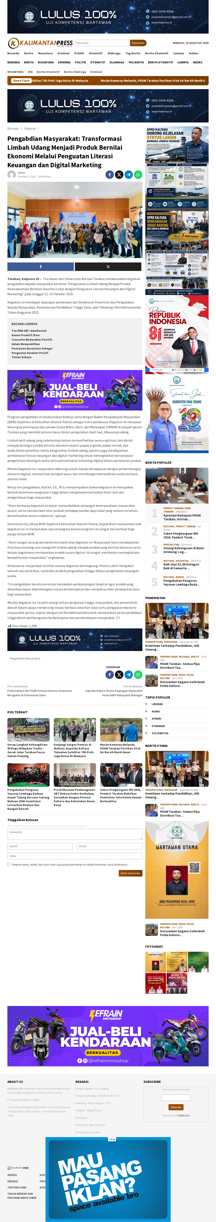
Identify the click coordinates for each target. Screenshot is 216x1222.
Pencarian (138, 43)
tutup (112, 1139)
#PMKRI (156, 718)
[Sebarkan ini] (109, 174)
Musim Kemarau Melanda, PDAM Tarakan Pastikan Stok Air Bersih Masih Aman (96, 81)
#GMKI (156, 711)
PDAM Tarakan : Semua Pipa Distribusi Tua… (180, 666)
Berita (195, 656)
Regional (169, 526)
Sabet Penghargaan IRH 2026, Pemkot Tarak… (180, 535)
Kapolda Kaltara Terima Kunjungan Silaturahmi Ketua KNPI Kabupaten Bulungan (113, 690)
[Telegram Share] (128, 174)
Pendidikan (170, 641)
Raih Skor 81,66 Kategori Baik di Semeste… (181, 566)
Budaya (180, 577)
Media (182, 674)
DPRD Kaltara (171, 544)
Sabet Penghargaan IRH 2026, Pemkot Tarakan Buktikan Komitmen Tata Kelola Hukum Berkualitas (121, 795)
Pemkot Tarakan (173, 508)
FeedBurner (183, 1115)
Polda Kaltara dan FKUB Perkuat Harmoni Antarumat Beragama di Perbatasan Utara (39, 690)
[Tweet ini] (119, 174)
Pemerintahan (154, 641)
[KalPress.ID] (40, 43)
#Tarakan (158, 726)
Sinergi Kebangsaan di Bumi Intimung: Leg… (183, 550)
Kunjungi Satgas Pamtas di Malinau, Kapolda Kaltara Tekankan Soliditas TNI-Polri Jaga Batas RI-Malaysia (74, 750)
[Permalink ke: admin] (11, 174)
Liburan (157, 704)
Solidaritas (160, 733)
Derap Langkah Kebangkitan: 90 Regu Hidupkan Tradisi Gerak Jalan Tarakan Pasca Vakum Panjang (27, 750)
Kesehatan (182, 560)
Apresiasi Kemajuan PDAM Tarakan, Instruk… (182, 517)
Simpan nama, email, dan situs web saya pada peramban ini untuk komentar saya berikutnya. (70, 864)
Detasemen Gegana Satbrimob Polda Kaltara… (182, 684)
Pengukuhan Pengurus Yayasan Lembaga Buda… (181, 582)
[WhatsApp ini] (138, 174)
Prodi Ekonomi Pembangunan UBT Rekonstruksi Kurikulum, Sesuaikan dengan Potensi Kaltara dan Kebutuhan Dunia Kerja (74, 797)
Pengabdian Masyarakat (25, 658)
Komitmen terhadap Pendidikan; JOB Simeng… (172, 647)
